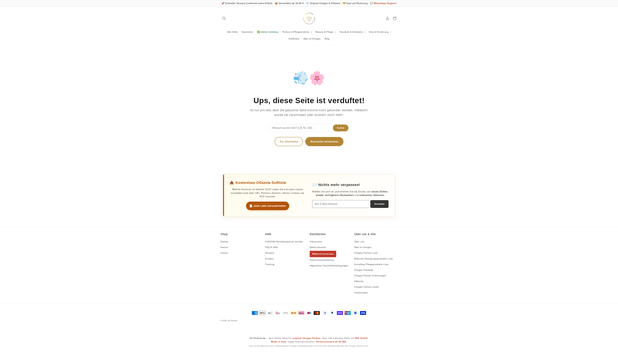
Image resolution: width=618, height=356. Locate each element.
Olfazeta (359, 281)
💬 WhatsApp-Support (383, 3)
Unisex (224, 253)
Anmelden (379, 204)
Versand (269, 253)
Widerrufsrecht (318, 247)
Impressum (316, 241)
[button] (224, 18)
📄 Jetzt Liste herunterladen (267, 206)
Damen (224, 241)
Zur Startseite (289, 141)
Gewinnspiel (361, 292)
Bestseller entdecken (324, 141)
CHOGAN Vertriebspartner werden (284, 241)
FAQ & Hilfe (271, 247)
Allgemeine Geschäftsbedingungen (329, 265)
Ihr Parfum (232, 321)
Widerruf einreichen (323, 254)
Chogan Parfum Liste (366, 253)
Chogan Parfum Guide (366, 287)
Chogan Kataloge (363, 270)
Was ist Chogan (362, 247)
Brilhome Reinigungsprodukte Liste (373, 258)
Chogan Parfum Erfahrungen (370, 275)
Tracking (270, 264)
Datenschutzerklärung (322, 260)
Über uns (359, 241)
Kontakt (269, 258)
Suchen (340, 128)
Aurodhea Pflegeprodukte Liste (371, 264)
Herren (224, 247)
